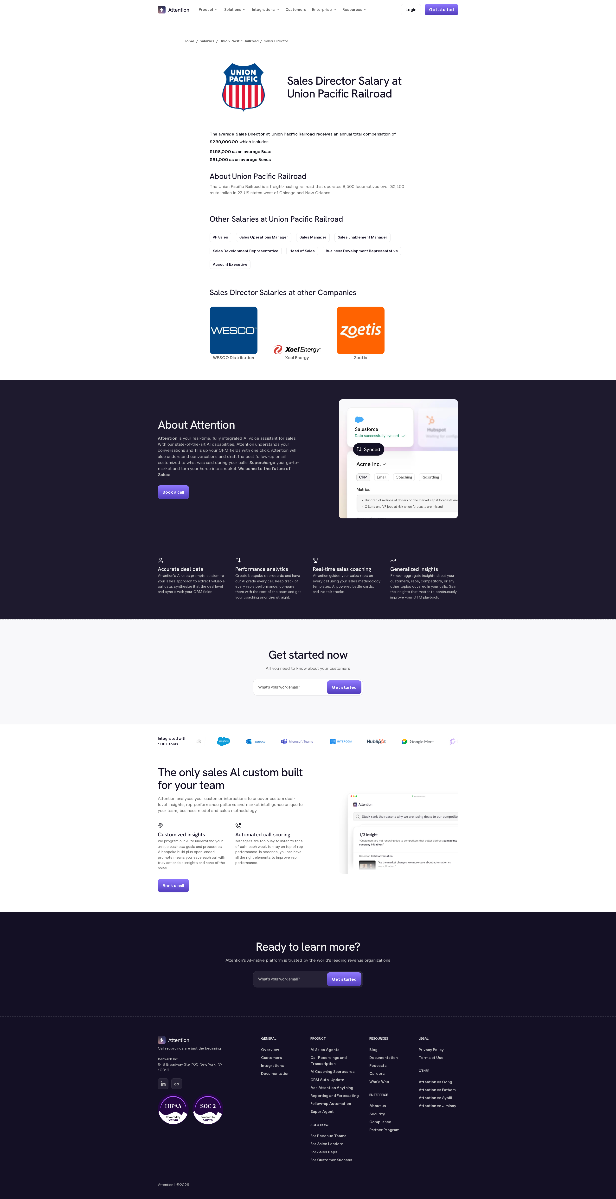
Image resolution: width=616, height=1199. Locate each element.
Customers (295, 9)
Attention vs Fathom (437, 1090)
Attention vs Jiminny (437, 1105)
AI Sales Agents (325, 1049)
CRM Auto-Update (327, 1079)
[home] (173, 9)
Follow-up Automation (330, 1103)
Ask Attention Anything (331, 1087)
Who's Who (379, 1081)
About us (377, 1105)
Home (189, 41)
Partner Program (384, 1130)
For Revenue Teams (328, 1136)
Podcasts (378, 1065)
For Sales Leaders (326, 1143)
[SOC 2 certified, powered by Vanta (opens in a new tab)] (207, 1109)
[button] (208, 9)
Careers (377, 1073)
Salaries (206, 41)
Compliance (380, 1122)
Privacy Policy (431, 1049)
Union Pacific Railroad (239, 41)
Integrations (272, 1065)
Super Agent (322, 1111)
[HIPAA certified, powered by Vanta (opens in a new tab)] (173, 1109)
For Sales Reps (323, 1152)
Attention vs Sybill (435, 1098)
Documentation (275, 1073)
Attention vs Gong (435, 1082)
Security (377, 1114)
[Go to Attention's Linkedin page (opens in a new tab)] (163, 1083)
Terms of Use (431, 1057)
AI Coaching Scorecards (332, 1071)
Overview (270, 1049)
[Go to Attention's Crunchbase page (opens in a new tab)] (176, 1083)
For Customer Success (331, 1160)
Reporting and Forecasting (334, 1095)
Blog (373, 1049)
